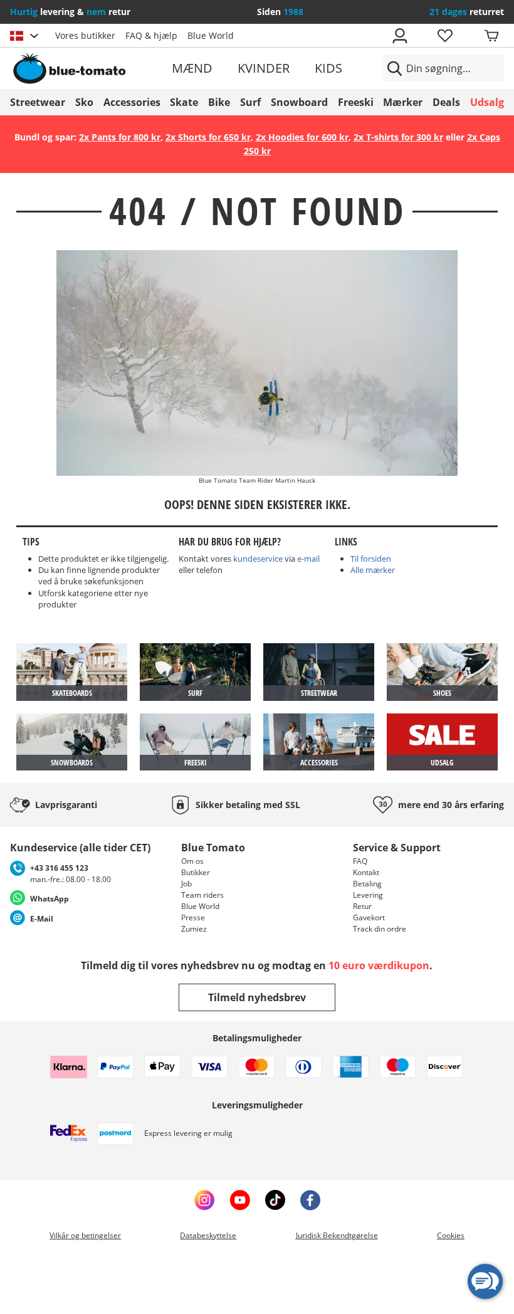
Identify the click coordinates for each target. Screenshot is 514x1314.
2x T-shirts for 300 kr (398, 137)
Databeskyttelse (208, 1235)
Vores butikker (85, 35)
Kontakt (366, 872)
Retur (362, 906)
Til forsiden (370, 558)
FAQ (360, 861)
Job (186, 883)
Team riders (202, 895)
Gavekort (369, 917)
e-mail (308, 558)
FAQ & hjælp (151, 35)
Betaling (367, 883)
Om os (192, 861)
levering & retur (70, 12)
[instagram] (204, 1200)
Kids (328, 68)
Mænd (192, 68)
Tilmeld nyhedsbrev (257, 997)
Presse (193, 917)
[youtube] (239, 1200)
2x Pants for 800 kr (119, 137)
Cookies (450, 1235)
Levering (368, 895)
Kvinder (264, 68)
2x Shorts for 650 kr (208, 137)
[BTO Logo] (89, 68)
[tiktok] (275, 1200)
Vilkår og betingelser (85, 1235)
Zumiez (194, 928)
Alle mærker (372, 570)
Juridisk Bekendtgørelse (337, 1235)
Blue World (210, 35)
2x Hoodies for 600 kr (302, 137)
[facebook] (310, 1200)
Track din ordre (379, 928)
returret (466, 12)
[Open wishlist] (444, 36)
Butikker (195, 872)
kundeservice (258, 558)
